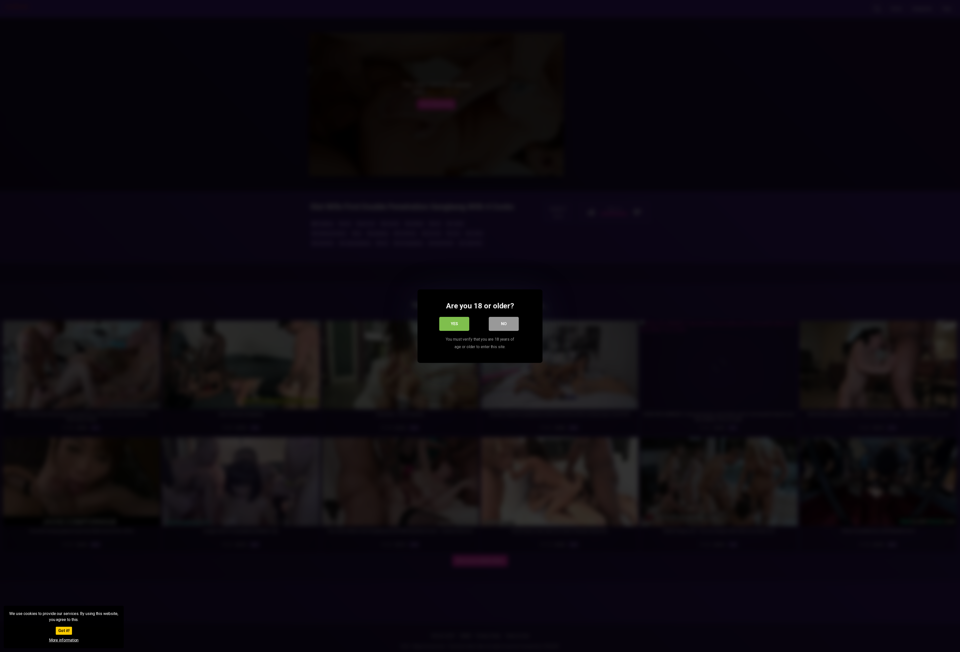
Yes (454, 323)
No (504, 323)
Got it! (64, 630)
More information (64, 640)
